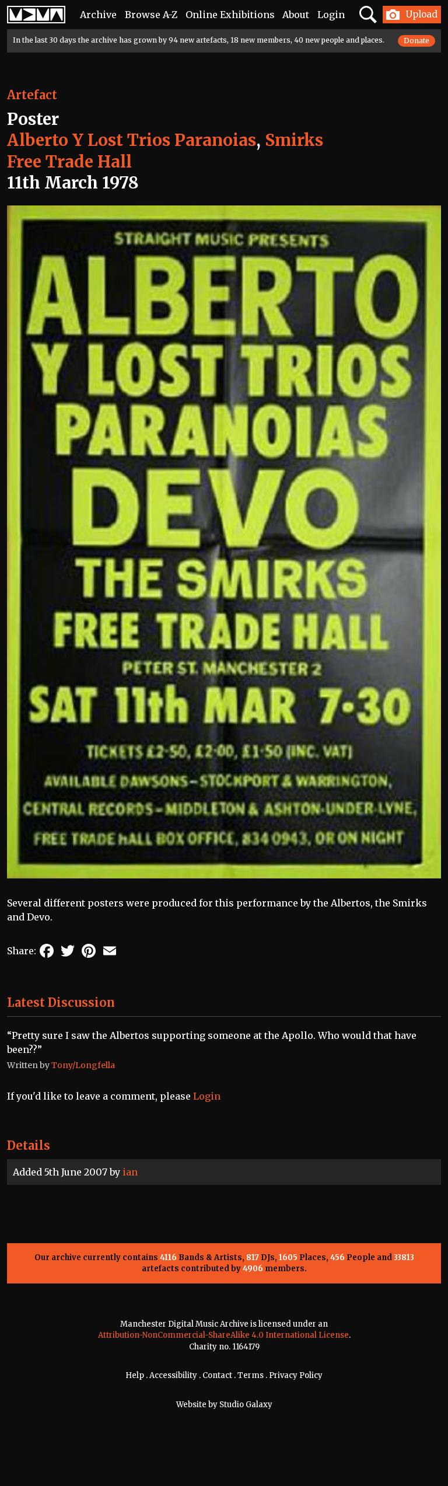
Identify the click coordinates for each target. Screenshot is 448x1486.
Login (331, 14)
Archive (98, 14)
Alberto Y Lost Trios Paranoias (131, 140)
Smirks (294, 140)
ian (130, 1172)
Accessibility (173, 1375)
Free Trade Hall (69, 161)
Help (134, 1375)
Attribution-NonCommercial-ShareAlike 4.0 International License (223, 1335)
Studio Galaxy (245, 1405)
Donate (416, 40)
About (295, 14)
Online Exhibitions (230, 14)
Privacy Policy (296, 1375)
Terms (250, 1375)
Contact (217, 1375)
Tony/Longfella (83, 1065)
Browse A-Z (151, 14)
